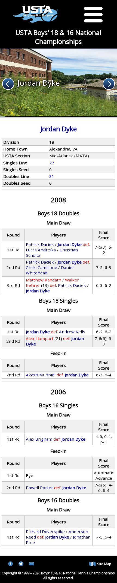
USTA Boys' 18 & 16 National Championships (58, 37)
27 (51, 162)
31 (51, 176)
